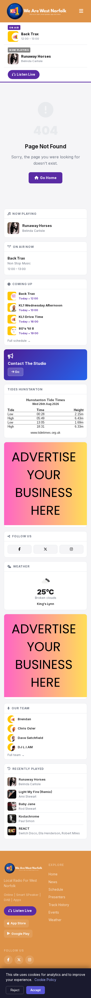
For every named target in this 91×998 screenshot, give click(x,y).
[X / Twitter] (45, 549)
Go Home (48, 178)
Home (53, 874)
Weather (55, 920)
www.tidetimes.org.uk (45, 432)
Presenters (57, 897)
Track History (59, 905)
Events (54, 912)
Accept (35, 990)
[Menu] (81, 11)
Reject (14, 990)
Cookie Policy (45, 980)
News (53, 882)
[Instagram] (71, 549)
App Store (18, 923)
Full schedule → (19, 340)
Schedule (56, 889)
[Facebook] (20, 549)
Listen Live (26, 74)
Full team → (16, 755)
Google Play (20, 933)
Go (16, 372)
